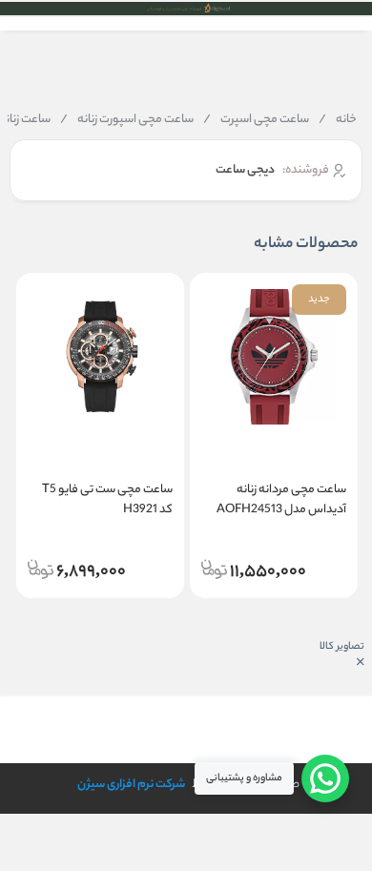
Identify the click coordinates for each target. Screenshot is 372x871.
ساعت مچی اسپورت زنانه (127, 120)
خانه (338, 120)
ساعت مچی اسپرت (256, 120)
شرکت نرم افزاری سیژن (131, 785)
